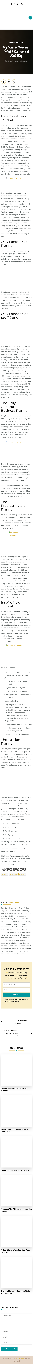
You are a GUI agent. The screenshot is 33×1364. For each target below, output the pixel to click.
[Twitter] (10, 869)
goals (5, 874)
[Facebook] (4, 869)
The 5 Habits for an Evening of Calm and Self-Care (15, 1292)
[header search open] (22, 4)
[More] (24, 869)
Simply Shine (19, 1359)
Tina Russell (8, 61)
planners (14, 874)
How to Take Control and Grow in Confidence (14, 1130)
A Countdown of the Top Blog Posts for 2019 (15, 1251)
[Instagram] (7, 869)
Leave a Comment (21, 61)
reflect (23, 874)
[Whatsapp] (17, 869)
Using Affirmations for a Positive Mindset (14, 1089)
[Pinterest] (14, 869)
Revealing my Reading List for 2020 (15, 1170)
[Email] (21, 869)
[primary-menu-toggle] (30, 17)
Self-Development (16, 42)
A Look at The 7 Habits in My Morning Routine (16, 1210)
